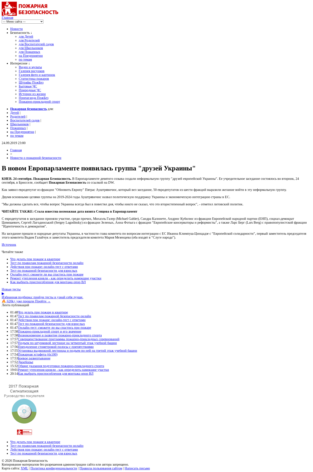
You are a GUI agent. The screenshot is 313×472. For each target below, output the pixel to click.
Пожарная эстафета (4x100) (37, 354)
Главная (7, 17)
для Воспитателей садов (36, 44)
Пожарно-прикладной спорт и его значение (49, 331)
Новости (16, 29)
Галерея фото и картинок (37, 75)
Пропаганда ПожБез (33, 98)
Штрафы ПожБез (31, 82)
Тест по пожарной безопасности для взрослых (43, 270)
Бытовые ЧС (28, 86)
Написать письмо (137, 468)
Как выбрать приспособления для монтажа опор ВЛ (48, 282)
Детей (14, 112)
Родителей (18, 116)
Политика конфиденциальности (53, 468)
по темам (25, 59)
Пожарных (18, 128)
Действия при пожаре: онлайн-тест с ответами (44, 267)
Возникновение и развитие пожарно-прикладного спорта (60, 335)
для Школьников (31, 48)
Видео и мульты (30, 67)
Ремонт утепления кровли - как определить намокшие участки (55, 278)
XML (24, 468)
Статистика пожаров (34, 78)
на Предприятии (31, 55)
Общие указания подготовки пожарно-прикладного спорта (61, 366)
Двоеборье (25, 362)
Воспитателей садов (25, 120)
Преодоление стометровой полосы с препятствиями (56, 347)
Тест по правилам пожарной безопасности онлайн (46, 263)
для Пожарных (29, 52)
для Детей (26, 36)
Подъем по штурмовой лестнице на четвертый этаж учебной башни (67, 343)
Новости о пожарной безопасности (35, 158)
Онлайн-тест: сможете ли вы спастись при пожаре (46, 274)
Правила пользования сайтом (100, 468)
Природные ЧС (30, 90)
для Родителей (29, 40)
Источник (9, 244)
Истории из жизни (32, 94)
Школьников (19, 124)
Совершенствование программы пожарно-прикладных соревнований (68, 339)
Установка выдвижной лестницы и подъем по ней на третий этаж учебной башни (77, 350)
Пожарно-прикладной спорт (39, 101)
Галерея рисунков (32, 71)
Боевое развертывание (34, 358)
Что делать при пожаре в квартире (35, 259)
